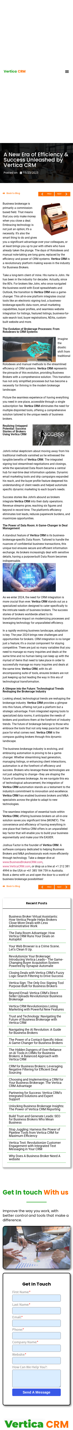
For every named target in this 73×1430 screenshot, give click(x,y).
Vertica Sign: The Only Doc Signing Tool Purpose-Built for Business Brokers (36, 984)
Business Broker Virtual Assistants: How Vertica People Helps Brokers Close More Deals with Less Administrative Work (33, 921)
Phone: (18, 1329)
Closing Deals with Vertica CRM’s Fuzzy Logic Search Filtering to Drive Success (36, 974)
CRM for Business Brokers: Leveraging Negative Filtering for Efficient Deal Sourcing (36, 1069)
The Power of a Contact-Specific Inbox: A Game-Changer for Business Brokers (36, 1041)
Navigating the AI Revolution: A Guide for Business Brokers (35, 1031)
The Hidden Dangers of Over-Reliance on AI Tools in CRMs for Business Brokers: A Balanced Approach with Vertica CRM (35, 1054)
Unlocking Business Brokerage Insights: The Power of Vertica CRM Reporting (36, 1107)
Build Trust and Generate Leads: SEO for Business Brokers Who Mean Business (34, 1119)
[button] (67, 71)
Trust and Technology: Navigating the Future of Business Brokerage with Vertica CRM (35, 1019)
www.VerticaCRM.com (16, 866)
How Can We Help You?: (29, 1367)
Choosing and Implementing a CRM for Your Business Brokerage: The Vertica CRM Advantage (36, 1083)
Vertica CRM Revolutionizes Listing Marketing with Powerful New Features (36, 1007)
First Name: (21, 1292)
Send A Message (36, 1392)
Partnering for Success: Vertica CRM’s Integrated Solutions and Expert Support (35, 1096)
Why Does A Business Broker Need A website (34, 1157)
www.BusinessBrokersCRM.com (23, 862)
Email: (17, 1317)
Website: (19, 1354)
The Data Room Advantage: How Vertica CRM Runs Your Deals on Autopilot (32, 936)
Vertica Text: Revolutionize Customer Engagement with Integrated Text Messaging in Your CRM (35, 1146)
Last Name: (21, 1304)
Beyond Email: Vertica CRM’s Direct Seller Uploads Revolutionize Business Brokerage (35, 996)
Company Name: (25, 1342)
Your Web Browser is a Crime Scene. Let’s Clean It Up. (34, 947)
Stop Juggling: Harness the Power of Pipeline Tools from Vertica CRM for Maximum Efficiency (34, 1133)
